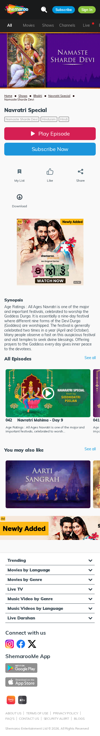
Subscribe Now (50, 149)
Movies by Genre (24, 579)
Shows (22, 96)
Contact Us (29, 718)
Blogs (79, 718)
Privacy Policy (65, 713)
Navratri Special (59, 96)
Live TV (15, 589)
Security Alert (56, 718)
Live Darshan (21, 617)
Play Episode (54, 133)
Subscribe (63, 9)
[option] (48, 401)
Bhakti (37, 96)
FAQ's (9, 718)
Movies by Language (28, 569)
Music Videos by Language (35, 608)
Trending (16, 560)
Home (8, 96)
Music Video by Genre (30, 598)
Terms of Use (37, 713)
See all (90, 358)
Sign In (87, 9)
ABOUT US (13, 713)
